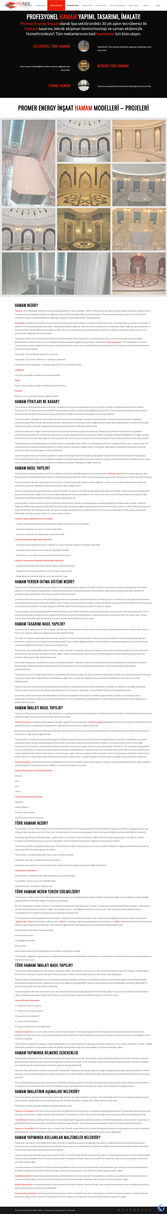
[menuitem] (28, 5)
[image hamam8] (57, 274)
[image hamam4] (84, 186)
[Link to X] (138, 1210)
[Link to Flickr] (146, 1210)
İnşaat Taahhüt (60, 1210)
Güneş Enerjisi (49, 1210)
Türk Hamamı (70, 1210)
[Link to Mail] (119, 1210)
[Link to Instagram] (127, 1210)
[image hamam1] (29, 164)
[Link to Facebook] (142, 1210)
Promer (17, 1210)
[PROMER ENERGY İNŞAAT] (17, 5)
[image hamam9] (29, 230)
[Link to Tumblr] (150, 1210)
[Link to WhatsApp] (123, 1210)
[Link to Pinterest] (131, 1210)
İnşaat (27, 1210)
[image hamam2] (84, 142)
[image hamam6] (84, 230)
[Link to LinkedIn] (134, 1210)
